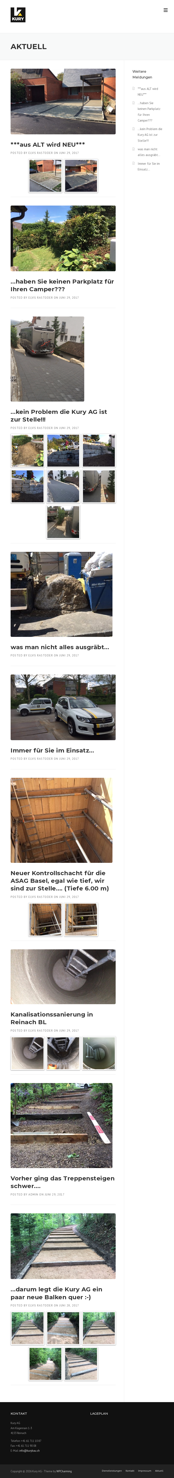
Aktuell (159, 1470)
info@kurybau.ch (29, 1450)
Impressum (144, 1470)
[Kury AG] (18, 14)
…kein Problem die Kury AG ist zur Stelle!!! (150, 134)
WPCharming (64, 1471)
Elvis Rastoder (40, 153)
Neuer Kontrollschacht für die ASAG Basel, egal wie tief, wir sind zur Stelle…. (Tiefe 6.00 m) (60, 880)
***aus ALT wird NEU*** (48, 144)
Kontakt (130, 1470)
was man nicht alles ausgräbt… (60, 647)
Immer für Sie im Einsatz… (52, 750)
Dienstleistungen (112, 1470)
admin (33, 1194)
